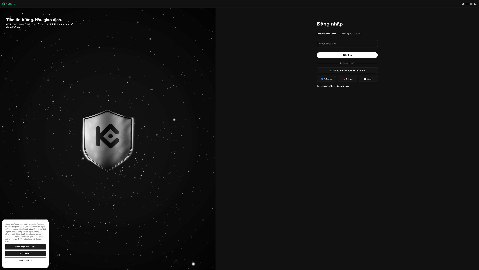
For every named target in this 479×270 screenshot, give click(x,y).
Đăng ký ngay (343, 86)
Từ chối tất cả (25, 253)
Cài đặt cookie (25, 260)
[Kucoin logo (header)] (8, 3)
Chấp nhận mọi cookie (25, 247)
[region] (25, 243)
